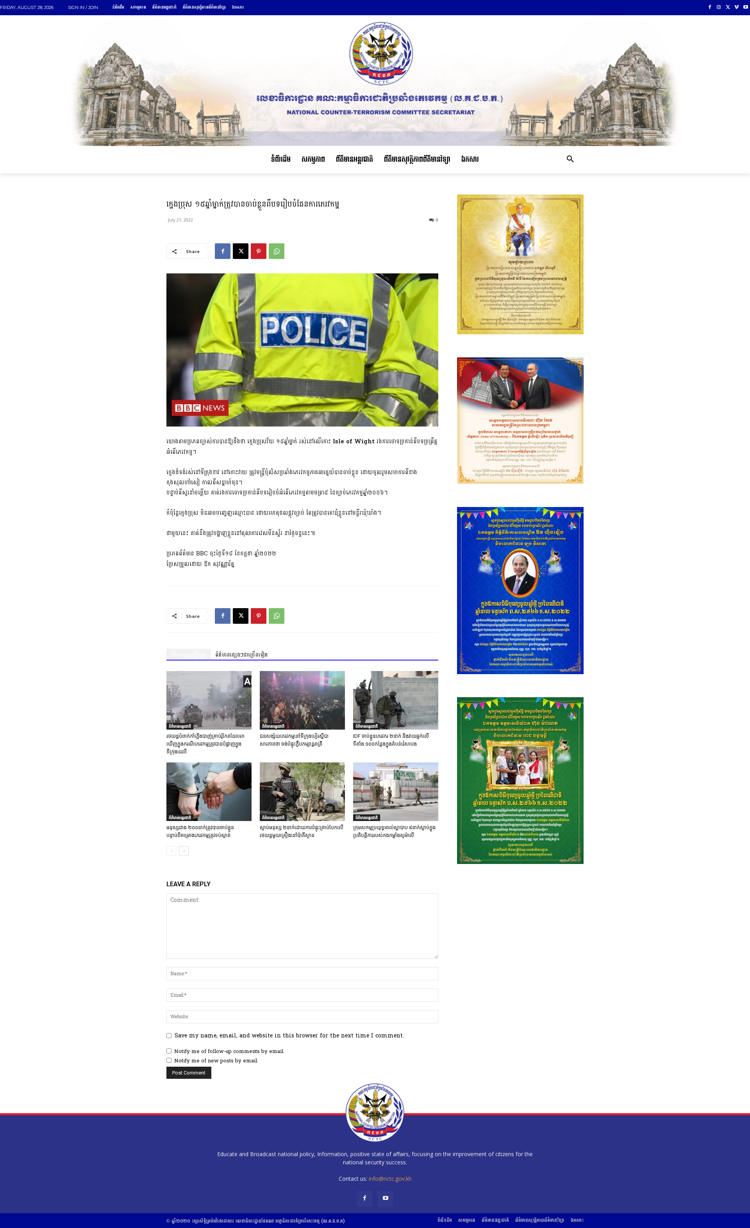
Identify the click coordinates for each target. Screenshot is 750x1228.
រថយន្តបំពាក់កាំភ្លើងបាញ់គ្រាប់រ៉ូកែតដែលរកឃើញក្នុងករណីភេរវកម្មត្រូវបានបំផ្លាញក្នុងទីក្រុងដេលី (205, 744)
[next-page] (184, 851)
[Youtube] (745, 7)
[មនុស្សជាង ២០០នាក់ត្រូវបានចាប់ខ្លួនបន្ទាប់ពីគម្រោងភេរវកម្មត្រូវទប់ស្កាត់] (209, 791)
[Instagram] (718, 7)
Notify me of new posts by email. (216, 1061)
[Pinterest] (258, 251)
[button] (570, 159)
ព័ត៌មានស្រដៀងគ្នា (188, 655)
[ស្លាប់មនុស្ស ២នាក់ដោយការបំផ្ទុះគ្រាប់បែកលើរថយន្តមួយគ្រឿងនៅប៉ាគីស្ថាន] (302, 791)
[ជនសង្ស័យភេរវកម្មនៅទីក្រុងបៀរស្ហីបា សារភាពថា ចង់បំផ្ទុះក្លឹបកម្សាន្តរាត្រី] (302, 700)
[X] (727, 7)
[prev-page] (171, 851)
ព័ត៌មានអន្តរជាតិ (180, 726)
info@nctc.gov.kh (390, 1178)
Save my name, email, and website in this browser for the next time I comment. (289, 1036)
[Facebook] (709, 7)
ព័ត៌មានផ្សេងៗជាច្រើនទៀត (241, 655)
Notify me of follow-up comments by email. (229, 1051)
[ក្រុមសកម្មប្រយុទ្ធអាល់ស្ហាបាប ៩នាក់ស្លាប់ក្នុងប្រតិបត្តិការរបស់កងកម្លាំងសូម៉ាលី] (395, 791)
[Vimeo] (736, 7)
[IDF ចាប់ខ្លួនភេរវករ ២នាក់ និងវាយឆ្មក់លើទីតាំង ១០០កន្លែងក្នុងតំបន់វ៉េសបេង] (395, 700)
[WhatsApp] (276, 251)
